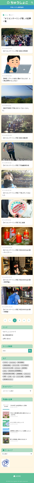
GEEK (5, 370)
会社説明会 (28, 376)
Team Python (12, 362)
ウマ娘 (9, 376)
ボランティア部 (16, 365)
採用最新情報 (19, 373)
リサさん (5, 362)
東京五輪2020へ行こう (8, 379)
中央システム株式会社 (17, 7)
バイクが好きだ (25, 365)
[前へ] (5, 320)
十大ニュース (27, 373)
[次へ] (29, 320)
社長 (5, 376)
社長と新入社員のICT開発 (9, 373)
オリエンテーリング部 (8, 367)
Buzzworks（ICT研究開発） (15, 370)
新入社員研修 (20, 362)
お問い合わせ (7, 338)
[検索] (30, 351)
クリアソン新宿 (20, 376)
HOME (18, 476)
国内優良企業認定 (7, 365)
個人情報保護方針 (8, 335)
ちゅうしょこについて (9, 331)
